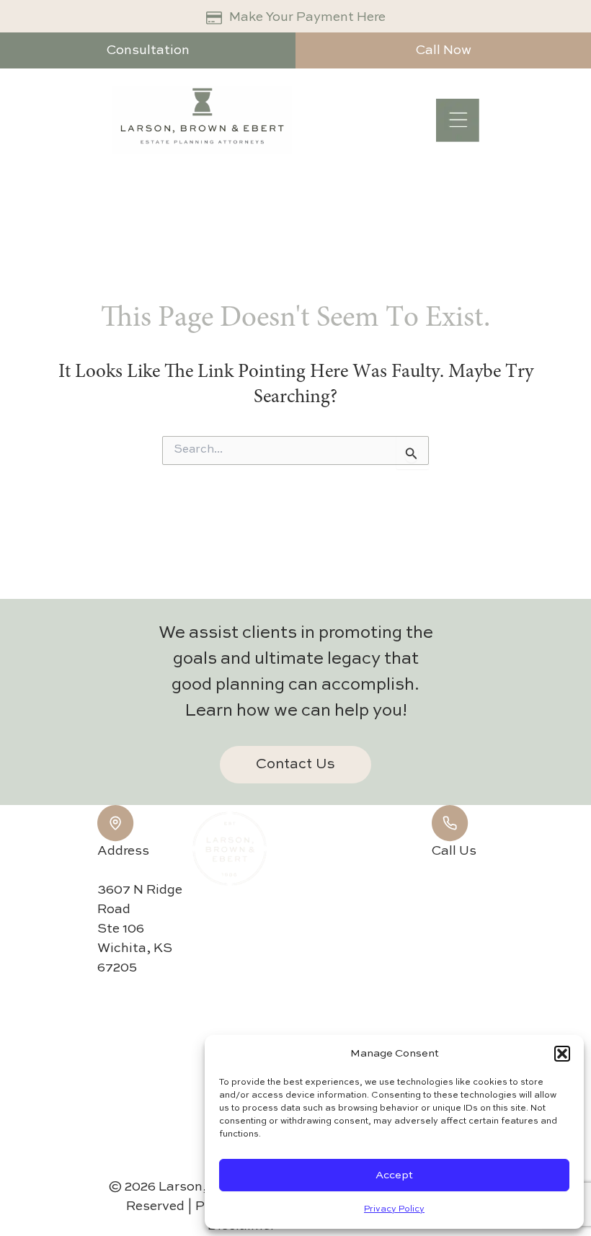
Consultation (148, 50)
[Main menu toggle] (457, 120)
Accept (394, 1175)
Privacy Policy (394, 1209)
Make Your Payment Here (307, 17)
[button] (562, 1053)
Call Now (443, 50)
